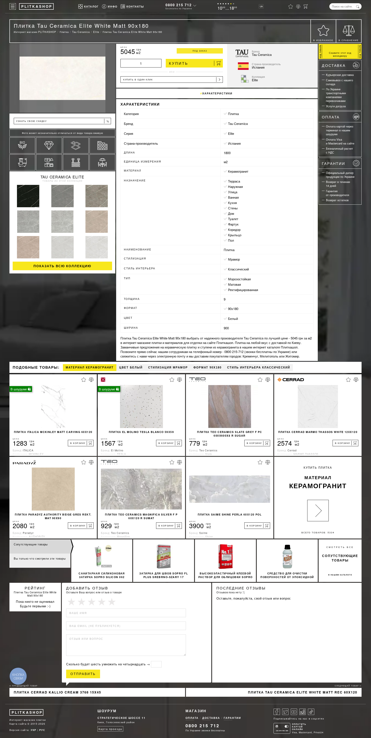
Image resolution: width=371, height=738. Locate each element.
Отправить (83, 674)
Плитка (233, 113)
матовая (234, 284)
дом (231, 213)
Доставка (334, 65)
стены (233, 208)
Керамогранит (238, 171)
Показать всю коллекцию (62, 266)
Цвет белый (131, 367)
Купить (178, 63)
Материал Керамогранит (90, 367)
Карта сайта (18, 723)
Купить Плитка (318, 477)
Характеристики (217, 93)
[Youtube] (294, 712)
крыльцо (234, 235)
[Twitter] (285, 712)
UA (261, 6)
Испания (234, 143)
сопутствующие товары (340, 558)
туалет (233, 218)
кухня (232, 202)
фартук (233, 224)
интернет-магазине (137, 342)
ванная (233, 197)
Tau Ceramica (238, 123)
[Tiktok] (311, 712)
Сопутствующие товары (31, 544)
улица (232, 192)
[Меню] (12, 6)
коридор (234, 229)
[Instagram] (302, 712)
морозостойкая (239, 279)
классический (238, 269)
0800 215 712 (179, 4)
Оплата (331, 117)
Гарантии (333, 163)
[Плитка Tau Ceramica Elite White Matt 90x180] (62, 78)
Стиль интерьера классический (258, 367)
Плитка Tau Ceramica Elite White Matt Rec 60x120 (302, 692)
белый (233, 318)
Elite (231, 133)
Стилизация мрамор (168, 367)
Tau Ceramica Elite (62, 177)
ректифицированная (243, 289)
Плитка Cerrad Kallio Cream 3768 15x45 (57, 692)
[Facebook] (277, 712)
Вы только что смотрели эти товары (39, 558)
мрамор (234, 259)
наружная (235, 186)
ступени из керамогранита (219, 347)
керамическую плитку (181, 347)
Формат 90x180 (207, 367)
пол (231, 240)
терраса (234, 181)
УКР (33, 730)
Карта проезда (110, 729)
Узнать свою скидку (62, 121)
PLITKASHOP (27, 712)
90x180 (233, 308)
